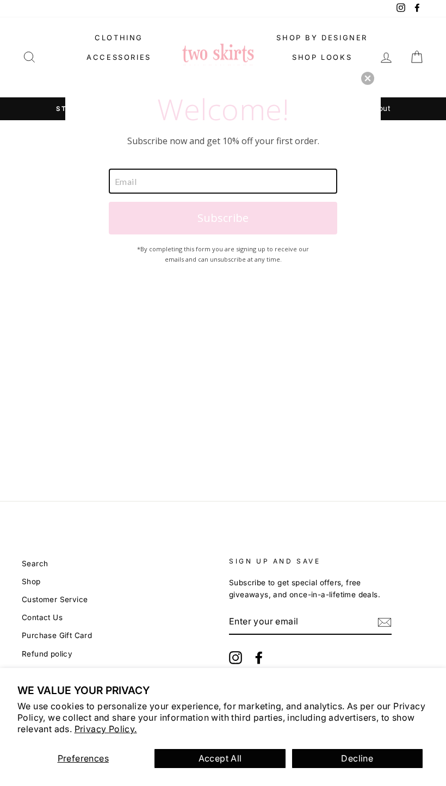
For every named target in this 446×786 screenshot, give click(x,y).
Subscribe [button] (223, 218)
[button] (367, 78)
